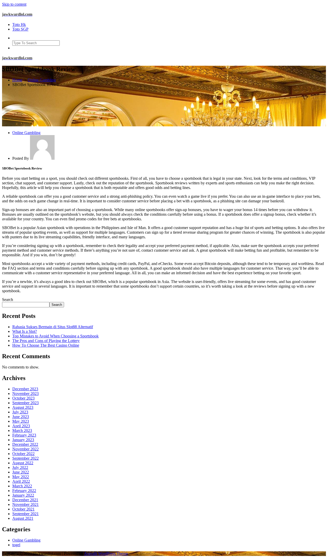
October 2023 (23, 398)
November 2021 (25, 504)
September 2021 (25, 514)
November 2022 (25, 449)
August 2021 (22, 518)
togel (16, 545)
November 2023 (25, 393)
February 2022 (24, 490)
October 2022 (23, 453)
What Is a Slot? (24, 331)
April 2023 (21, 426)
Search (7, 299)
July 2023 (20, 412)
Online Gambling (42, 80)
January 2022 (23, 495)
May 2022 (20, 477)
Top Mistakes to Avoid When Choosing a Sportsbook (55, 336)
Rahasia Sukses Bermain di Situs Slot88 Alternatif (52, 327)
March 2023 (22, 430)
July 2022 (20, 467)
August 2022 (22, 463)
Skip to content (14, 4)
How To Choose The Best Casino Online (45, 345)
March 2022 (22, 486)
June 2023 (20, 416)
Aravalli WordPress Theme (106, 553)
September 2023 (25, 403)
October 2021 (23, 509)
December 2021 (25, 500)
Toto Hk (19, 24)
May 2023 (20, 421)
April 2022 (21, 481)
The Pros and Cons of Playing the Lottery (46, 340)
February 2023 (24, 435)
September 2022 (25, 458)
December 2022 (25, 444)
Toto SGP (20, 29)
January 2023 (23, 440)
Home (17, 80)
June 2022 (20, 472)
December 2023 (25, 389)
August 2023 (22, 407)
